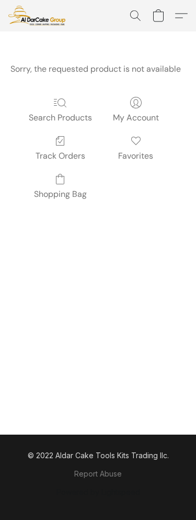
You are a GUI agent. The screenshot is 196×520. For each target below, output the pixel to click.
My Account (136, 117)
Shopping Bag (60, 194)
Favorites (135, 155)
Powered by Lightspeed (98, 492)
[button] (38, 15)
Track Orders (60, 155)
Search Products (60, 117)
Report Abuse (98, 473)
